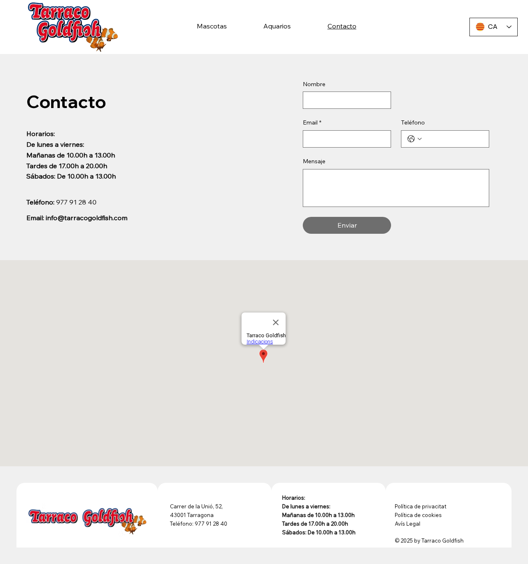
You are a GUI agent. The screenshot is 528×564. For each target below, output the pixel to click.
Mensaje (314, 161)
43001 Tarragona (192, 515)
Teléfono (413, 122)
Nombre (314, 84)
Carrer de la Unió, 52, (196, 506)
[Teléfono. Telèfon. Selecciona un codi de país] (414, 139)
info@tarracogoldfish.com (86, 218)
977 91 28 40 (76, 202)
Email (312, 122)
